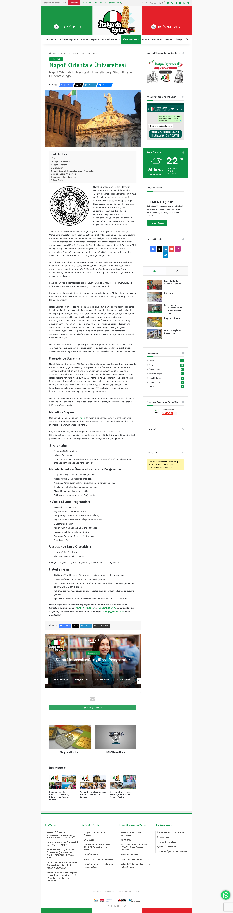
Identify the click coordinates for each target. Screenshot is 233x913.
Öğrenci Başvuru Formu (93, 707)
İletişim (179, 39)
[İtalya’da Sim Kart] (154, 322)
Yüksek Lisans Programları (64, 174)
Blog (151, 365)
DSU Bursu (169, 293)
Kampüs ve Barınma (61, 162)
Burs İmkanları (111, 39)
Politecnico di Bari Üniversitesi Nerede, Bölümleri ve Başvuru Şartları (59, 796)
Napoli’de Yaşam (60, 165)
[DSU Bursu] (154, 297)
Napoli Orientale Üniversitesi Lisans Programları (73, 171)
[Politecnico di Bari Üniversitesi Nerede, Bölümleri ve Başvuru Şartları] (62, 782)
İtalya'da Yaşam (156, 374)
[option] (93, 661)
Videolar (169, 39)
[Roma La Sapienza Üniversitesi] (154, 334)
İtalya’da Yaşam (89, 39)
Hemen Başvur (157, 223)
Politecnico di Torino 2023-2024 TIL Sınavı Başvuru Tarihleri (173, 309)
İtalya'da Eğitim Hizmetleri (103, 892)
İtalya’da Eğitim (69, 39)
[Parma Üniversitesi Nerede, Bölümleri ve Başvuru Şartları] (93, 782)
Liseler (152, 387)
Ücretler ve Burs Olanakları (64, 177)
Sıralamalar (58, 168)
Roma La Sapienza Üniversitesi (172, 332)
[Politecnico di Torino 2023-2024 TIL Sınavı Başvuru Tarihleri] (154, 309)
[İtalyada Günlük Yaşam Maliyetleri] (154, 285)
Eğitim (151, 361)
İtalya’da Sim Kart (172, 318)
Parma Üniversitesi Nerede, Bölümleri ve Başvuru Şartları (93, 795)
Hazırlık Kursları (152, 39)
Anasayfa (50, 39)
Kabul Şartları (58, 180)
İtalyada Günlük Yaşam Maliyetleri (172, 282)
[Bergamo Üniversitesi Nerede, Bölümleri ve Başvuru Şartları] (123, 782)
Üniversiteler (131, 39)
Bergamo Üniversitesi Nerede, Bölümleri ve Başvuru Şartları (120, 795)
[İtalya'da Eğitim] (116, 20)
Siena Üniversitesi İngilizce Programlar (92, 660)
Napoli (82, 418)
